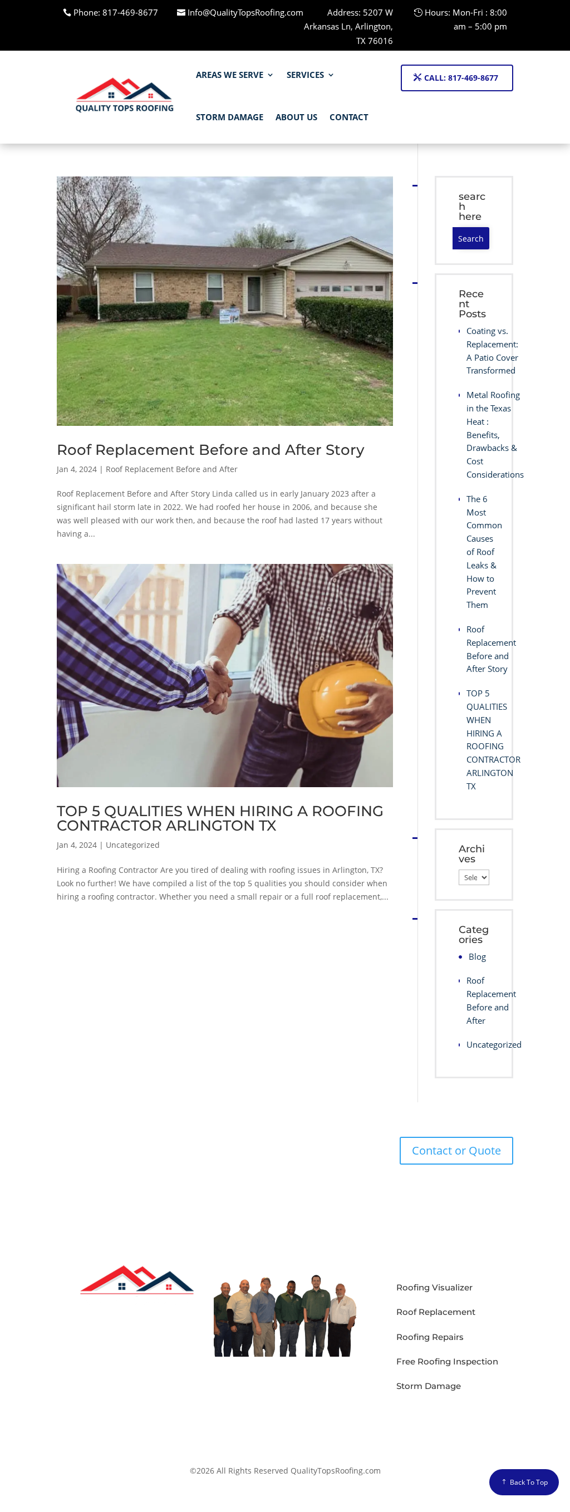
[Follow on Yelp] (431, 1416)
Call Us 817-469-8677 (122, 1177)
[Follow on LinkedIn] (409, 1416)
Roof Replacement (435, 1312)
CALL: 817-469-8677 (461, 77)
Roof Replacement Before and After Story (211, 450)
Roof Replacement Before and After (172, 469)
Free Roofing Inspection (447, 1361)
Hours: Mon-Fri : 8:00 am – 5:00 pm (466, 19)
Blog (477, 956)
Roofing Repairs (430, 1337)
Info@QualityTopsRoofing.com (245, 12)
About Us (296, 116)
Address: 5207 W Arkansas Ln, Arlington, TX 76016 (348, 26)
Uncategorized (133, 845)
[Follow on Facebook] (387, 1416)
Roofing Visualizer (434, 1287)
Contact (349, 116)
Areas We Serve (229, 74)
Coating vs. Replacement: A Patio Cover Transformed (477, 350)
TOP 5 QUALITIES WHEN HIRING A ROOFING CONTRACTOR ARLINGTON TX (220, 818)
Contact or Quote (456, 1150)
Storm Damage (229, 116)
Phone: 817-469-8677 (115, 12)
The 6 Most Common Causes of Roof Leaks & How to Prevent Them (477, 551)
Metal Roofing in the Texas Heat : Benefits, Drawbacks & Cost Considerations (477, 434)
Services (305, 74)
